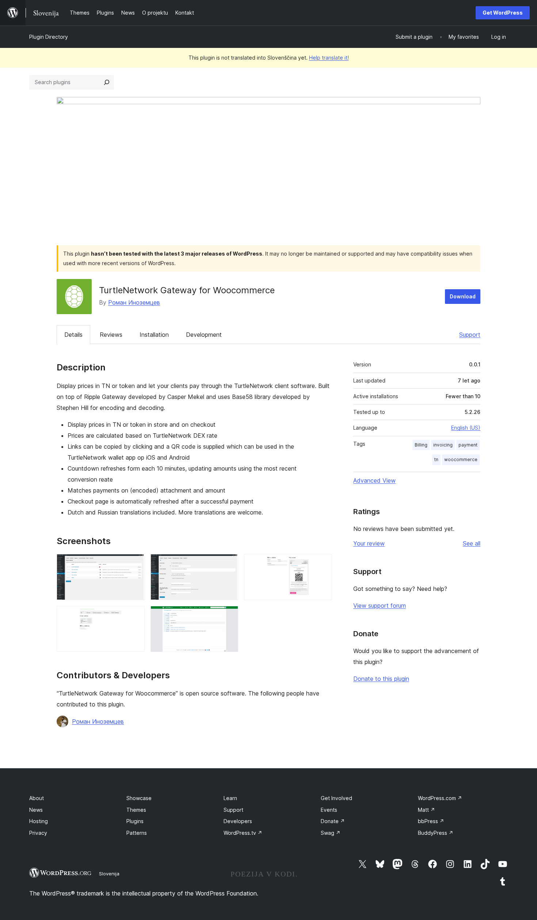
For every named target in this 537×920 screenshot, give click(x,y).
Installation (154, 334)
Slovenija (109, 873)
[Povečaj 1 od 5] (134, 564)
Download (463, 296)
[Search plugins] (106, 82)
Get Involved (336, 798)
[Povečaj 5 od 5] (228, 615)
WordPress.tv (243, 833)
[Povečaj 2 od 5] (228, 564)
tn (436, 459)
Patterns (136, 833)
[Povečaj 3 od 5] (322, 564)
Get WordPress (503, 13)
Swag (330, 833)
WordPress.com (440, 798)
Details (73, 334)
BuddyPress (435, 833)
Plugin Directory (48, 37)
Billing (421, 445)
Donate (333, 821)
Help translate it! (329, 57)
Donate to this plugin (381, 678)
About (36, 798)
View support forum (379, 605)
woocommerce (460, 459)
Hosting (38, 821)
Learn (230, 798)
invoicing (443, 445)
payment (467, 445)
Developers (238, 821)
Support (469, 334)
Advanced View (374, 480)
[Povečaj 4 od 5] (134, 615)
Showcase (139, 798)
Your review (369, 543)
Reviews (111, 334)
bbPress (431, 821)
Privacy (38, 833)
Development (204, 334)
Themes (136, 810)
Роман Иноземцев (134, 302)
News (36, 810)
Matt (426, 810)
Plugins (135, 821)
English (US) (465, 428)
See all (471, 543)
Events (329, 810)
